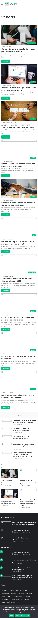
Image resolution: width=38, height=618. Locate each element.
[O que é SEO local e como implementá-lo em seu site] (7, 431)
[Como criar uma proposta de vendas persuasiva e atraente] (9, 473)
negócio (10, 596)
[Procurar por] (36, 5)
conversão (26, 590)
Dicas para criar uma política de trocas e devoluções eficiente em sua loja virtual (24, 446)
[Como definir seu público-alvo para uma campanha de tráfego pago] (7, 423)
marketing (21, 593)
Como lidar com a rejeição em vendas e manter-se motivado (18, 89)
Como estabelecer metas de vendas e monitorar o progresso (19, 164)
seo (22, 599)
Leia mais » (6, 61)
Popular (19, 415)
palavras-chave (18, 596)
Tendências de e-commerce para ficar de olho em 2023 (16, 279)
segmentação (15, 599)
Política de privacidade (22, 615)
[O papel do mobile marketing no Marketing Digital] (28, 473)
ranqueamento (5, 599)
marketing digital (30, 593)
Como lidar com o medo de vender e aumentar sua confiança (18, 203)
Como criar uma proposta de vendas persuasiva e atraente (18, 50)
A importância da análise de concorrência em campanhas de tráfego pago (28, 502)
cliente (12, 590)
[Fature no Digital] (10, 4)
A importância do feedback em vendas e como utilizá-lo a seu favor (18, 126)
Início (3, 12)
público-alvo (28, 596)
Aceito (12, 615)
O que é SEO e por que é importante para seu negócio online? (17, 242)
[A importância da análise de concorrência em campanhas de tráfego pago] (28, 493)
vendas (13, 602)
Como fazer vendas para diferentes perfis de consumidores (17, 318)
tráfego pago (5, 602)
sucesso (27, 599)
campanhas (5, 590)
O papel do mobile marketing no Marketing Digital (28, 482)
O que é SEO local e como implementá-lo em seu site (21, 429)
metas (3, 596)
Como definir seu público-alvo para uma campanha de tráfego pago (24, 421)
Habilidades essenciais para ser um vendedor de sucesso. (17, 396)
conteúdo (18, 590)
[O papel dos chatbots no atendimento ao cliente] (7, 438)
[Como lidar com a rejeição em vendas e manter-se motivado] (9, 493)
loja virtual (13, 593)
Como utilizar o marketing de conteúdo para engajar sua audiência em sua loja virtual (22, 454)
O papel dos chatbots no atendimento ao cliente (21, 437)
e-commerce (5, 593)
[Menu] (2, 5)
